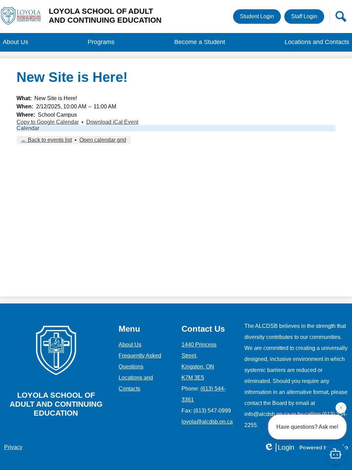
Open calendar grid (102, 140)
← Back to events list (46, 140)
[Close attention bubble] (341, 407)
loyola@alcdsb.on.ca (207, 422)
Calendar (27, 128)
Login (286, 447)
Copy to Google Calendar (47, 122)
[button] (15, 42)
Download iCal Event (112, 122)
